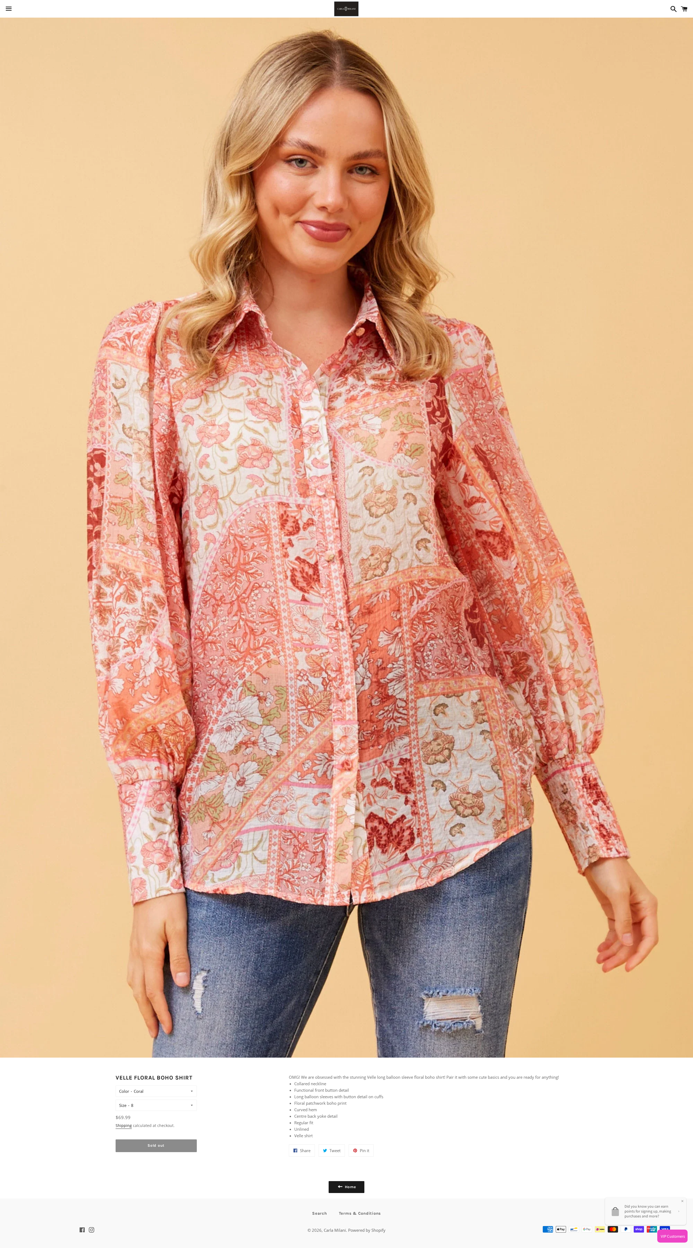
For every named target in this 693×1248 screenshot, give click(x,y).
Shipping (124, 1125)
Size (122, 1105)
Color (124, 1091)
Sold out (156, 1145)
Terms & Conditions (360, 1213)
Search (319, 1213)
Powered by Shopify (366, 1230)
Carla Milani (335, 1230)
